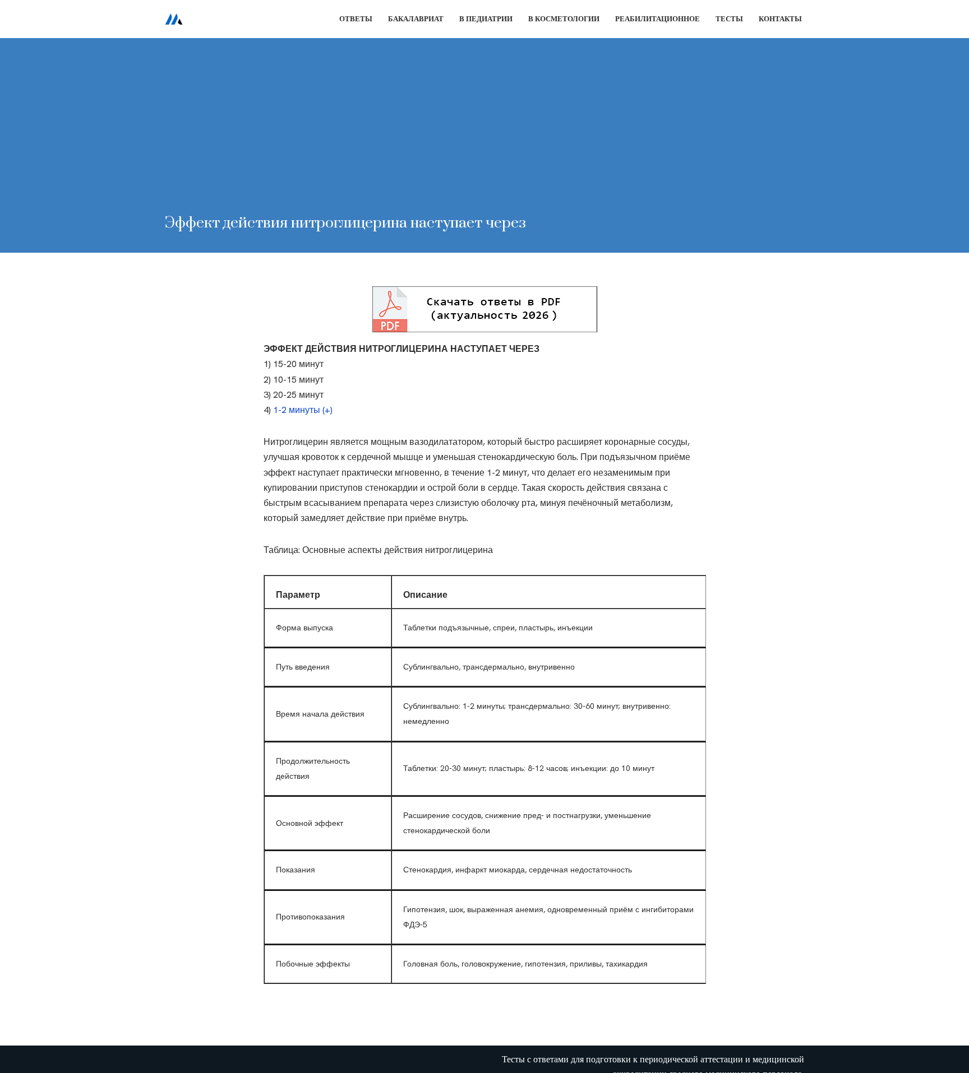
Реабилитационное (657, 19)
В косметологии (563, 19)
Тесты (729, 19)
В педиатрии (486, 19)
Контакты (780, 19)
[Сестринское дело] (174, 19)
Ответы (355, 19)
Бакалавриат (416, 19)
